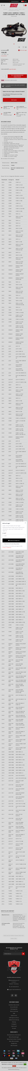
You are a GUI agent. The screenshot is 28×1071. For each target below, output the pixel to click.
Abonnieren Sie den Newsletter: (12, 544)
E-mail (4, 533)
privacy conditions (7, 547)
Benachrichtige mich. (15, 540)
